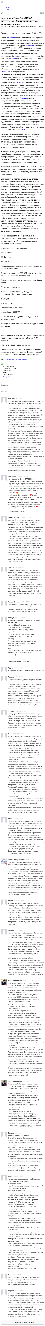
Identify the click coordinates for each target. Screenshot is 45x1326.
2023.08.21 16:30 (18, 818)
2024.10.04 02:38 (19, 668)
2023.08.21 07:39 (19, 900)
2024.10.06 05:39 (27, 602)
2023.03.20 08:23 (20, 1133)
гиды (8, 7)
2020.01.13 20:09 (18, 1176)
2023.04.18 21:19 (28, 1081)
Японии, (23, 98)
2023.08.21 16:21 (31, 859)
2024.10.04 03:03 (20, 618)
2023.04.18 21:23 (28, 980)
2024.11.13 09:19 (20, 568)
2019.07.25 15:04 (18, 1275)
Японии (11, 38)
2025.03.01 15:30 (26, 517)
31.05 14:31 (19, 398)
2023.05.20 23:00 (20, 930)
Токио (19, 82)
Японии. (30, 46)
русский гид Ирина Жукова (17, 359)
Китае (24, 130)
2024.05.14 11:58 (20, 677)
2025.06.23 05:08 (23, 476)
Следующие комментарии (22, 1322)
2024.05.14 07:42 (21, 711)
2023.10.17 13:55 (18, 734)
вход (7, 9)
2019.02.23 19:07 (20, 1290)
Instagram (6, 376)
